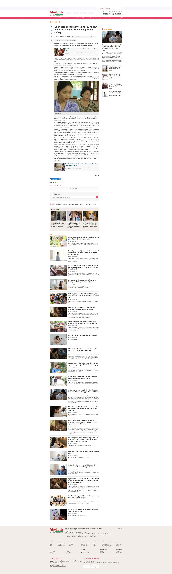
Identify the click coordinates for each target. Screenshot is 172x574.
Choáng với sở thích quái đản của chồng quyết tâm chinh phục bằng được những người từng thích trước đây (73, 224)
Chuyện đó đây (119, 552)
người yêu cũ (88, 204)
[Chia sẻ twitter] (51, 30)
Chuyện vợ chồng (61, 542)
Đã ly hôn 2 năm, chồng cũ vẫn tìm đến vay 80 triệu (83, 452)
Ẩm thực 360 (118, 542)
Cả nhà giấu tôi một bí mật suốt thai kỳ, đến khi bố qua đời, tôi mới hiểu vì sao (82, 350)
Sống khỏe (64, 18)
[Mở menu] (121, 17)
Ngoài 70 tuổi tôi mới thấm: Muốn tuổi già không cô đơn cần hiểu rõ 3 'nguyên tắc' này (82, 322)
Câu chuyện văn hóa (85, 542)
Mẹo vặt (51, 553)
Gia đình (59, 18)
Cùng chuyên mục (58, 235)
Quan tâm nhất (53, 185)
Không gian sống (53, 551)
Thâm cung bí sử (61, 545)
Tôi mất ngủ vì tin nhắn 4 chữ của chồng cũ (82, 335)
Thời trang (68, 551)
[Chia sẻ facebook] (51, 27)
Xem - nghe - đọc (84, 545)
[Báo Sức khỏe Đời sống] (105, 14)
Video (94, 544)
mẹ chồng (64, 204)
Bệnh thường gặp (72, 542)
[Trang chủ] (51, 18)
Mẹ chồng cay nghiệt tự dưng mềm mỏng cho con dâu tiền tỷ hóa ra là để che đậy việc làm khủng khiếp (58, 224)
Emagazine (95, 542)
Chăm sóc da (68, 552)
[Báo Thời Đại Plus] (118, 14)
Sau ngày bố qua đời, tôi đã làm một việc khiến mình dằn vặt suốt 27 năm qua (81, 308)
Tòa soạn (87, 566)
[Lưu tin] (51, 36)
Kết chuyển (102, 552)
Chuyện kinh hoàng (73, 204)
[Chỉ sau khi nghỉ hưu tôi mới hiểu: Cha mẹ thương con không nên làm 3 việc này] (58, 284)
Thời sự (51, 542)
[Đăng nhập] (121, 11)
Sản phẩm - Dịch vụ (84, 18)
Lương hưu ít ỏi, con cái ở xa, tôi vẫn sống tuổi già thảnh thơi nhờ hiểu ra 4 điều (83, 238)
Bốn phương (118, 18)
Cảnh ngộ (101, 551)
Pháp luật (51, 546)
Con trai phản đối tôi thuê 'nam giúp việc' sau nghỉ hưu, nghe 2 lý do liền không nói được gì (83, 364)
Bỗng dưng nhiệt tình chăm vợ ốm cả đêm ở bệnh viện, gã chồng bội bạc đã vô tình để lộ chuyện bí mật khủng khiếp (90, 224)
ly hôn (94, 204)
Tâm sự (54, 22)
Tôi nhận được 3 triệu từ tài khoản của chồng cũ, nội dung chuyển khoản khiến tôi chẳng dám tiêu (83, 408)
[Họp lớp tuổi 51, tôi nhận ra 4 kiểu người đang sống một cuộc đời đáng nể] (58, 500)
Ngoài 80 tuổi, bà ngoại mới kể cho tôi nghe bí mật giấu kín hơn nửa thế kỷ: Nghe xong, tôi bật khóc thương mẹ (83, 480)
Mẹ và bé (91, 13)
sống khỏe (76, 13)
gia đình (69, 13)
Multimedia (75, 18)
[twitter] (60, 179)
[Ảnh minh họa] (76, 96)
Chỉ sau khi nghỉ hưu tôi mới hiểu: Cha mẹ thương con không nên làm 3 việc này (82, 281)
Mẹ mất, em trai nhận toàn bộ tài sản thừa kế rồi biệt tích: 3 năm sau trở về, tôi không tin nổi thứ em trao (83, 252)
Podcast (94, 545)
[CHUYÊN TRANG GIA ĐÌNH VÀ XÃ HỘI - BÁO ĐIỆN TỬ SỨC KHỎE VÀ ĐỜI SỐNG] (56, 13)
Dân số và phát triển (109, 18)
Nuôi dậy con (60, 544)
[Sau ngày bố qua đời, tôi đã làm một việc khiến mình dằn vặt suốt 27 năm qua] (58, 312)
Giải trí (70, 18)
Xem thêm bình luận (74, 188)
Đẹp (96, 18)
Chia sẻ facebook (55, 179)
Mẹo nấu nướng (119, 544)
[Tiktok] (105, 11)
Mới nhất (102, 8)
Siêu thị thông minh (106, 546)
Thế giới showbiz (84, 544)
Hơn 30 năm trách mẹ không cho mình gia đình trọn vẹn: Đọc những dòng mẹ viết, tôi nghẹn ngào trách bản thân (82, 422)
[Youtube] (103, 11)
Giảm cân (68, 553)
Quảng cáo (95, 566)
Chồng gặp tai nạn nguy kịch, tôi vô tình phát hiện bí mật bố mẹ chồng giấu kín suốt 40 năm (83, 391)
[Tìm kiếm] (120, 8)
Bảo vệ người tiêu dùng (107, 545)
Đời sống (51, 544)
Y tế (70, 545)
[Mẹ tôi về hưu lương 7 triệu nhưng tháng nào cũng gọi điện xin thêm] (58, 514)
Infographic (95, 546)
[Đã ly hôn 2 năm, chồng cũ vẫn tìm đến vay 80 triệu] (58, 456)
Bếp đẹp (117, 545)
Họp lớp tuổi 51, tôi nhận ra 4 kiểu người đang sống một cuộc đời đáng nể (83, 497)
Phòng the (100, 18)
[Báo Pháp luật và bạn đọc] (111, 14)
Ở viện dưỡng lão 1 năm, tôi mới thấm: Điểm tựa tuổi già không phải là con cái (83, 377)
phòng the (84, 13)
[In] (51, 40)
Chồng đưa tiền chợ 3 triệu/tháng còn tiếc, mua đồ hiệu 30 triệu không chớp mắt (82, 466)
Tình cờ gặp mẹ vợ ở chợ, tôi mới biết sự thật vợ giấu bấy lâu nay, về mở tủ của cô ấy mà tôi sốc (83, 295)
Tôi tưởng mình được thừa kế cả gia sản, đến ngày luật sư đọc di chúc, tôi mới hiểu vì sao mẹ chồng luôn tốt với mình (83, 439)
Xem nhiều (108, 29)
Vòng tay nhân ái (103, 549)
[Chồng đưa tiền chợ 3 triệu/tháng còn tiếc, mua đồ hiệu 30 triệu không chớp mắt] (58, 469)
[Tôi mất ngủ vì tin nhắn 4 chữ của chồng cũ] (58, 339)
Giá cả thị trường (105, 544)
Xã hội (54, 18)
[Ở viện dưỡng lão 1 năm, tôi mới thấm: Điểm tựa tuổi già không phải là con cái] (58, 381)
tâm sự (81, 204)
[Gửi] (97, 197)
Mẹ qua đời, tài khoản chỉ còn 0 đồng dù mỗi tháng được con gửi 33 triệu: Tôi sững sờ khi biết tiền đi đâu (83, 267)
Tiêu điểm (118, 551)
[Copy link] (51, 33)
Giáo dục (51, 545)
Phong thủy (52, 552)
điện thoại (58, 204)
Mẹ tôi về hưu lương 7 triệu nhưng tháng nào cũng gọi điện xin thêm (83, 510)
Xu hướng (104, 542)
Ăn (90, 18)
